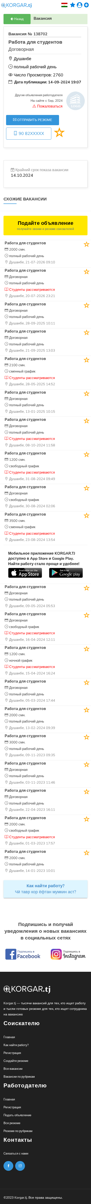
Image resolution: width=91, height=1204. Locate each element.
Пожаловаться (49, 106)
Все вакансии (13, 1069)
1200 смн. (16, 459)
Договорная (18, 277)
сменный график (21, 371)
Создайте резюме (16, 1061)
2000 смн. (16, 249)
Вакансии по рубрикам (19, 1077)
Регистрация (12, 1053)
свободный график (23, 466)
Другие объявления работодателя (39, 95)
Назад (18, 19)
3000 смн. (16, 742)
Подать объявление (17, 1115)
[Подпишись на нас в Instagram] (8, 1166)
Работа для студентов (25, 243)
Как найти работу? (16, 1045)
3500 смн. (16, 520)
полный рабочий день (26, 256)
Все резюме (12, 1123)
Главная (9, 1037)
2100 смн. (16, 365)
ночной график (20, 660)
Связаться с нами (16, 1154)
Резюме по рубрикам (18, 1131)
